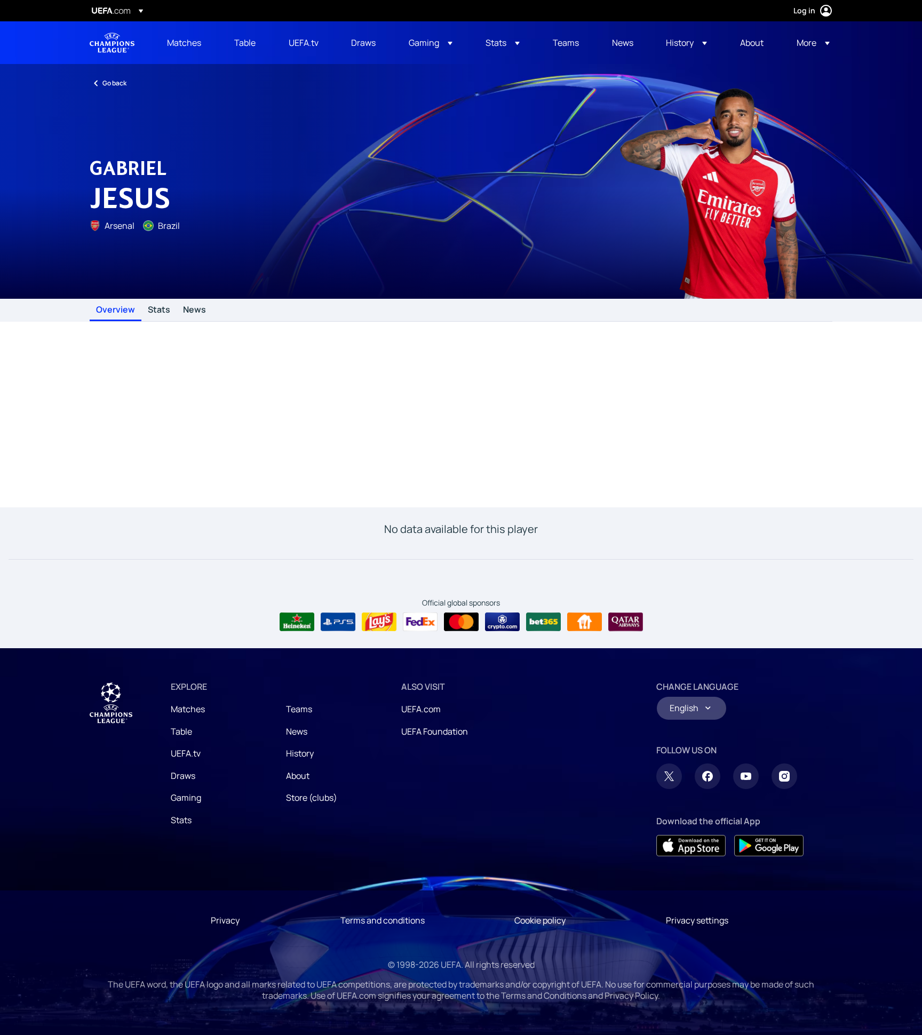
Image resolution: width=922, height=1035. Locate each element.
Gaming (186, 797)
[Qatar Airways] (625, 622)
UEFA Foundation (434, 731)
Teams (299, 709)
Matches (188, 709)
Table (181, 731)
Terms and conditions (382, 920)
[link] (184, 43)
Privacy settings (697, 920)
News (194, 310)
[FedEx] (420, 622)
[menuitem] (187, 43)
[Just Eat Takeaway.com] (584, 622)
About (297, 776)
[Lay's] (379, 622)
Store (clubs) (311, 797)
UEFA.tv (186, 753)
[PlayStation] (338, 622)
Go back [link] (114, 82)
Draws (183, 776)
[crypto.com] (502, 622)
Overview (115, 310)
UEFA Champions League (112, 43)
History (300, 753)
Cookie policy (540, 920)
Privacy (225, 920)
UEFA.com (421, 709)
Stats (159, 310)
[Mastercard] (461, 622)
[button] (430, 43)
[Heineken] (297, 622)
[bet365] (543, 622)
